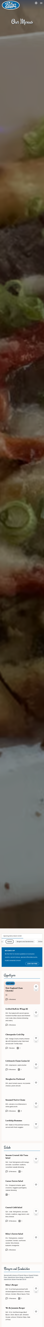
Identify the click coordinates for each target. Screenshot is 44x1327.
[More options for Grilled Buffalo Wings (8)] (36, 1012)
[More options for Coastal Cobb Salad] (36, 1211)
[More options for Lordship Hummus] (36, 1124)
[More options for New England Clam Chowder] (36, 986)
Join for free (32, 964)
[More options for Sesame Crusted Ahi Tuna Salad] (36, 1158)
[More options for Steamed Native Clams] (36, 1103)
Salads (9, 941)
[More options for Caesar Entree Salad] (36, 1184)
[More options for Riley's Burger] (36, 1288)
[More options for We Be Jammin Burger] (36, 1311)
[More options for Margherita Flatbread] (36, 1082)
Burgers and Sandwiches (25, 941)
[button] (22, 993)
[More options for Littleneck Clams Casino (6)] (36, 1064)
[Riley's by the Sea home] (11, 5)
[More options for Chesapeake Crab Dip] (36, 1038)
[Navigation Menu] (41, 3)
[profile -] (36, 3)
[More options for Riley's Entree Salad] (36, 1237)
